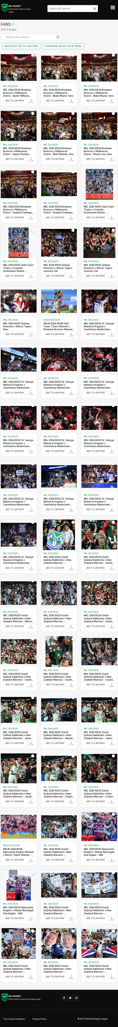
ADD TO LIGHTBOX (15, 100)
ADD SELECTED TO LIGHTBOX (21, 46)
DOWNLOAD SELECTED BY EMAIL (63, 46)
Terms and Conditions (14, 1019)
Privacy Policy (39, 1019)
